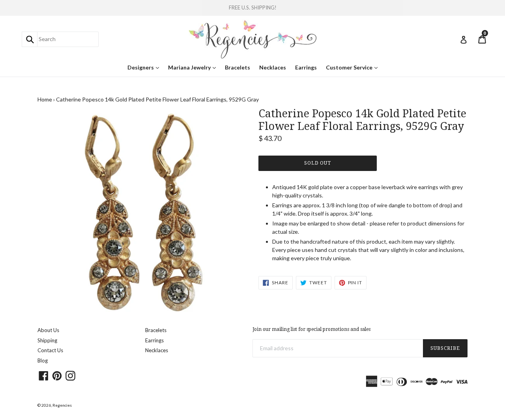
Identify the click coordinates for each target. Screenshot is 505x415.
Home (44, 99)
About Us (48, 330)
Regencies (62, 405)
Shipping (47, 340)
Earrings (306, 67)
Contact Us (50, 350)
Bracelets (237, 67)
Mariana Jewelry (194, 67)
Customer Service (354, 67)
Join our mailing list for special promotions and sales (311, 329)
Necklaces (272, 67)
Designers (145, 67)
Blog (42, 360)
